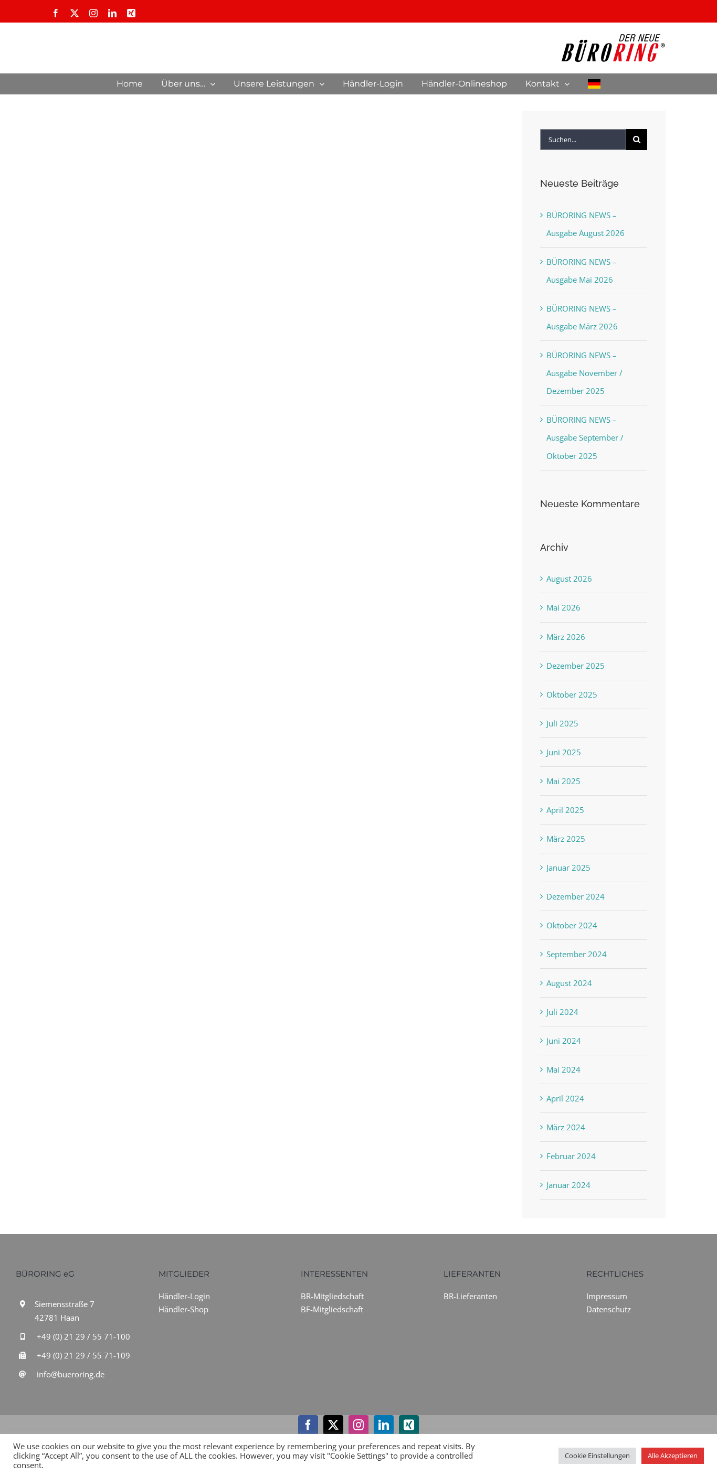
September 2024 (576, 954)
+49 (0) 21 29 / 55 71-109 (83, 1355)
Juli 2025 (562, 723)
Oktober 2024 (571, 925)
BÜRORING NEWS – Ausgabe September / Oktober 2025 (585, 437)
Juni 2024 (563, 1040)
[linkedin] (384, 1425)
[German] (594, 83)
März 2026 (565, 637)
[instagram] (358, 1425)
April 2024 (565, 1098)
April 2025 (565, 810)
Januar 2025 (568, 867)
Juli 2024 (562, 1012)
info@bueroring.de (70, 1374)
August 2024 (569, 983)
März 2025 (565, 838)
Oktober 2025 (571, 694)
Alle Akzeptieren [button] (673, 1455)
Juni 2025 (563, 752)
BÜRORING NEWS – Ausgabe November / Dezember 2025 (584, 373)
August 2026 (569, 578)
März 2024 (565, 1127)
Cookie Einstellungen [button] (597, 1455)
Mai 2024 (563, 1069)
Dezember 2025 (575, 665)
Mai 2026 (563, 607)
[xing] (409, 1425)
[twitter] (333, 1425)
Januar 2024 (568, 1185)
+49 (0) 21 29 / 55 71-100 (83, 1336)
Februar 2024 (571, 1156)
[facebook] (308, 1425)
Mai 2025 (563, 781)
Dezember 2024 (575, 896)
